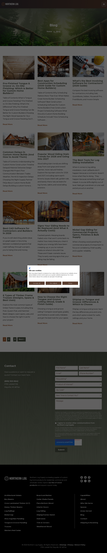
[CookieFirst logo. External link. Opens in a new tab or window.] (30, 268)
